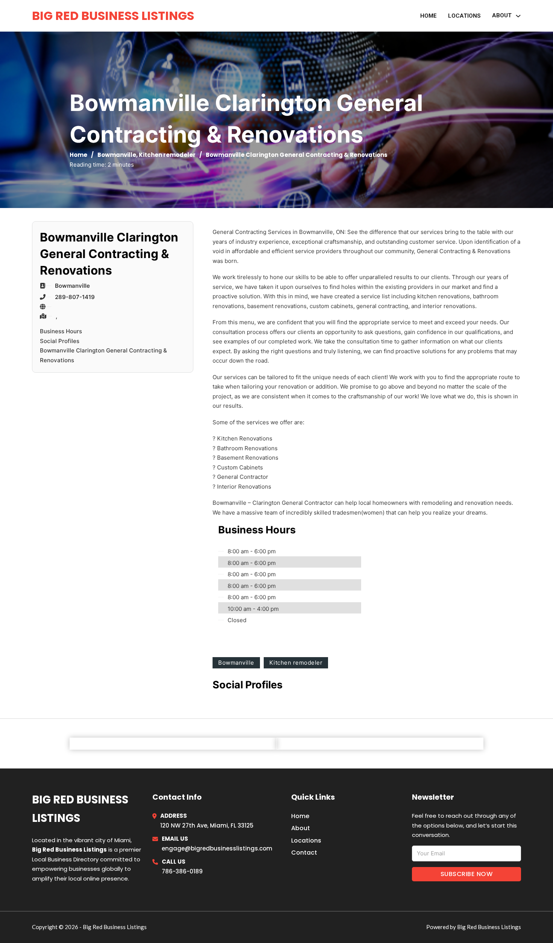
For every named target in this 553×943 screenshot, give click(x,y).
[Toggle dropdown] (518, 16)
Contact (304, 852)
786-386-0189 (182, 871)
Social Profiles (59, 341)
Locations (464, 15)
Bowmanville (116, 155)
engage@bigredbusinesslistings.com (217, 848)
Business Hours (61, 331)
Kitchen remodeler (167, 155)
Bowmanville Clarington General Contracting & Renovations (103, 355)
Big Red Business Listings (113, 15)
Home (428, 15)
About (300, 828)
